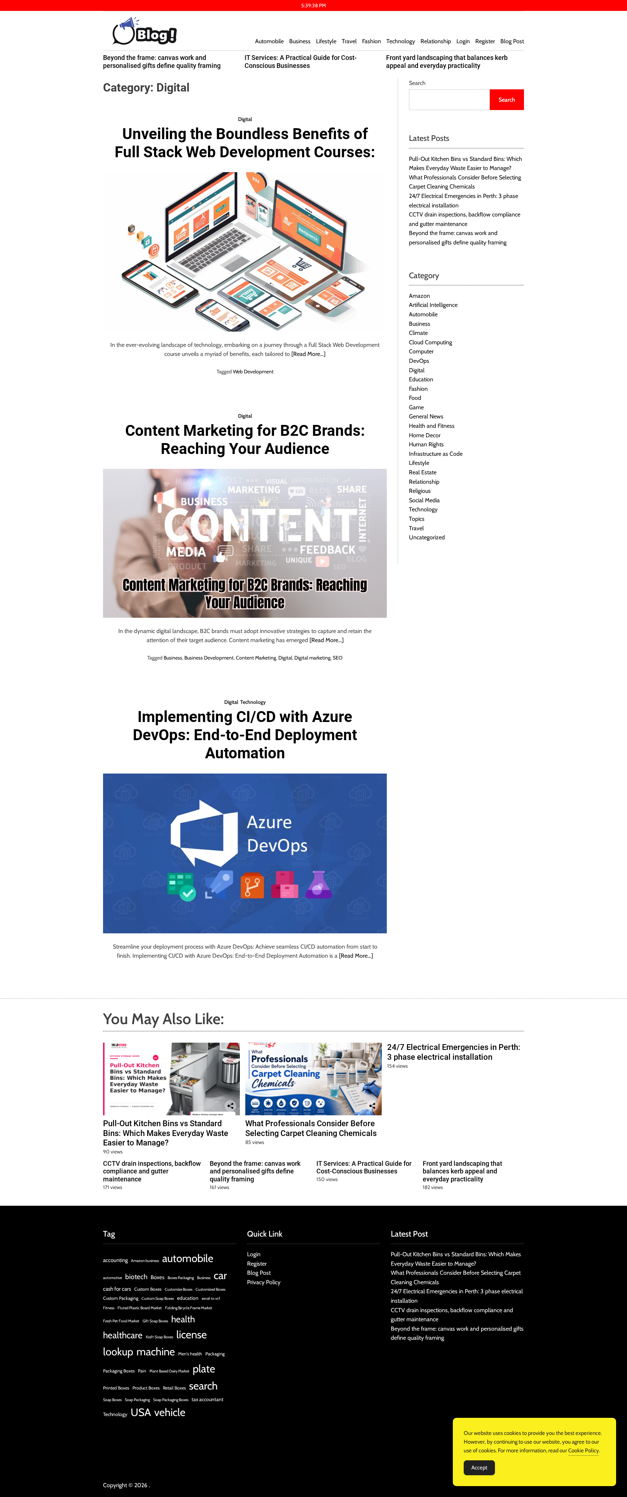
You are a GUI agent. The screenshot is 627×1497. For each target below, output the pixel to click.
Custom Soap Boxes (158, 1298)
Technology (400, 41)
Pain (142, 1371)
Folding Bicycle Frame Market (188, 1308)
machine (155, 1351)
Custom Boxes (147, 1289)
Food (415, 398)
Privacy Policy (263, 1282)
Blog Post (512, 41)
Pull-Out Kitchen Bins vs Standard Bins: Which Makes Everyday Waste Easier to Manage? (165, 1133)
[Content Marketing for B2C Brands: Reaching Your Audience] (245, 543)
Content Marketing (256, 657)
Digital (245, 119)
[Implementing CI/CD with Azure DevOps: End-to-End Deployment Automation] (245, 853)
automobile (187, 1258)
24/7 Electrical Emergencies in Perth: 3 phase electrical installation (453, 1052)
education (187, 1298)
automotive (112, 1277)
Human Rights (426, 444)
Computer (421, 351)
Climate (418, 332)
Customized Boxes (210, 1289)
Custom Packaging (120, 1298)
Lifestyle (326, 41)
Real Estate (423, 472)
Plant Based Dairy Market (169, 1371)
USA (141, 1412)
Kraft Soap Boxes (159, 1337)
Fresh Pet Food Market (121, 1321)
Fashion (371, 41)
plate (204, 1368)
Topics (417, 518)
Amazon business (145, 1260)
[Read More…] (308, 353)
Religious (420, 491)
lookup (118, 1351)
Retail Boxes (174, 1388)
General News (426, 416)
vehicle (169, 1412)
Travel (349, 41)
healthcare (123, 1335)
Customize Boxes (178, 1289)
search (203, 1385)
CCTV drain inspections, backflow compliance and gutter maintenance (152, 1171)
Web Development (253, 371)
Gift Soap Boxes (155, 1321)
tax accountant (208, 1399)
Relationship (436, 41)
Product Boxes (146, 1388)
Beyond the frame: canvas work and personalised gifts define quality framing (162, 61)
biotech (136, 1277)
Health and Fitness (432, 425)
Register (485, 41)
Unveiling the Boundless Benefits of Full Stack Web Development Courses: (245, 143)
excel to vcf (211, 1298)
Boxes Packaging (181, 1277)
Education (421, 379)
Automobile (269, 41)
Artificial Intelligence (433, 305)
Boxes (157, 1277)
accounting (115, 1260)
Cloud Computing (430, 342)
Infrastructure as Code (436, 453)
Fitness (108, 1308)
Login (463, 41)
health (183, 1319)
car (220, 1275)
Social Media (424, 500)
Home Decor (424, 435)
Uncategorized (427, 537)
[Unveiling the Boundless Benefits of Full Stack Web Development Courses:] (245, 251)
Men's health (190, 1353)
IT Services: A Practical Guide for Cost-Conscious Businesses (301, 61)
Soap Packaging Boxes (170, 1399)
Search (417, 83)
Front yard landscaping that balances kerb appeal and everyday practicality (447, 61)
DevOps (419, 360)
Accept (479, 1467)
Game (416, 407)
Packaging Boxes (119, 1371)
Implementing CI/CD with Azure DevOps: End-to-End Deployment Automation (245, 735)
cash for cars (117, 1289)
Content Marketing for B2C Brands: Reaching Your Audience (245, 440)
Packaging (215, 1353)
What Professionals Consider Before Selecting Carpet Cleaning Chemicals (311, 1128)
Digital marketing (312, 657)
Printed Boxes (116, 1388)
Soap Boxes (112, 1399)
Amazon (419, 295)
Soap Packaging (137, 1399)
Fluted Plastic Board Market (140, 1308)
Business (300, 41)
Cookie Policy (583, 1450)
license (191, 1334)
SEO (338, 657)
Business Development (209, 657)
